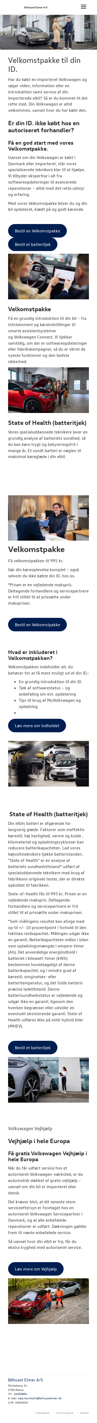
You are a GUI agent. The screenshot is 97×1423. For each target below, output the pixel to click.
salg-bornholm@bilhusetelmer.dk (39, 1398)
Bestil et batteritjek (33, 244)
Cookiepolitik (42, 1413)
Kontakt (84, 1413)
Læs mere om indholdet (37, 725)
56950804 (20, 1394)
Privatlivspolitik (65, 1413)
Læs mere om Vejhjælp (36, 1269)
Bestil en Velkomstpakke (37, 230)
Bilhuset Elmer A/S (36, 7)
